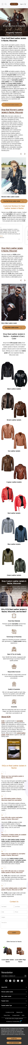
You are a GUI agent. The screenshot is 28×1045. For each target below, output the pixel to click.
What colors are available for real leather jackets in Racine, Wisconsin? (13, 854)
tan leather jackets (18, 862)
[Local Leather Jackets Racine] (7, 951)
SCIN (10, 47)
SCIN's (15, 254)
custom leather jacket (15, 592)
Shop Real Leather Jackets (12, 104)
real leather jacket (12, 807)
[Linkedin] (10, 981)
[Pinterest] (21, 981)
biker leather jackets (13, 839)
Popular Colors (5, 1001)
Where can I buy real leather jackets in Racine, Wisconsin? (12, 777)
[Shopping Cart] (25, 4)
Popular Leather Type (6, 1005)
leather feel (4, 62)
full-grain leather (12, 75)
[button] (25, 976)
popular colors (17, 343)
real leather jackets (17, 80)
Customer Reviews (10, 206)
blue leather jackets (7, 862)
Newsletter (7, 973)
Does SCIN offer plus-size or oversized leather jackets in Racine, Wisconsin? (12, 871)
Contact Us (14, 901)
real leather (9, 214)
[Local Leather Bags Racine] (20, 951)
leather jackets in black (16, 858)
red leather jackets (12, 85)
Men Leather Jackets (6, 996)
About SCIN (6, 717)
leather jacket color (9, 595)
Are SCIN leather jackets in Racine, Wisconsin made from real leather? (11, 799)
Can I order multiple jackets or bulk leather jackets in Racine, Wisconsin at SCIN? (13, 889)
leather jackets (20, 97)
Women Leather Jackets (7, 991)
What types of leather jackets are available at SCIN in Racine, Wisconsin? (13, 835)
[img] (14, 376)
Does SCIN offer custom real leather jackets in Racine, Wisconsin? (11, 818)
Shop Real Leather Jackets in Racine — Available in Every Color (14, 336)
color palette (5, 81)
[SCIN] (14, 4)
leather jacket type (20, 594)
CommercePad (15, 1021)
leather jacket (18, 641)
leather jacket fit (17, 597)
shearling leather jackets (17, 841)
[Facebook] (6, 981)
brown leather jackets (14, 83)
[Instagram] (14, 981)
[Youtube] (18, 981)
